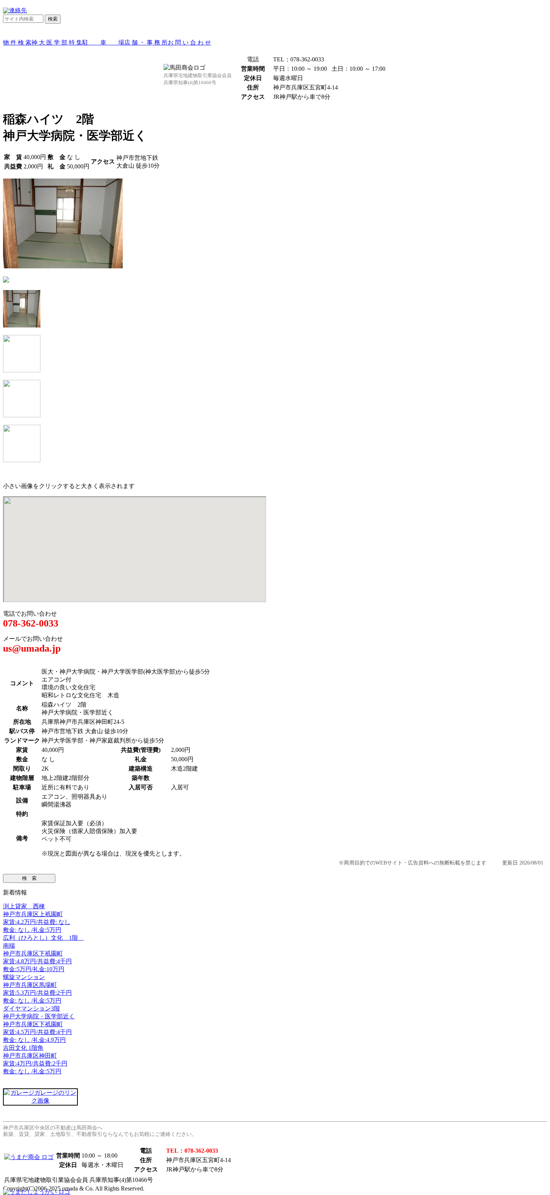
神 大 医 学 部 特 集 (56, 42)
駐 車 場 (103, 42)
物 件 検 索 (17, 42)
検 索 (29, 878)
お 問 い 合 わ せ (189, 42)
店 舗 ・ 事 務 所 (146, 42)
